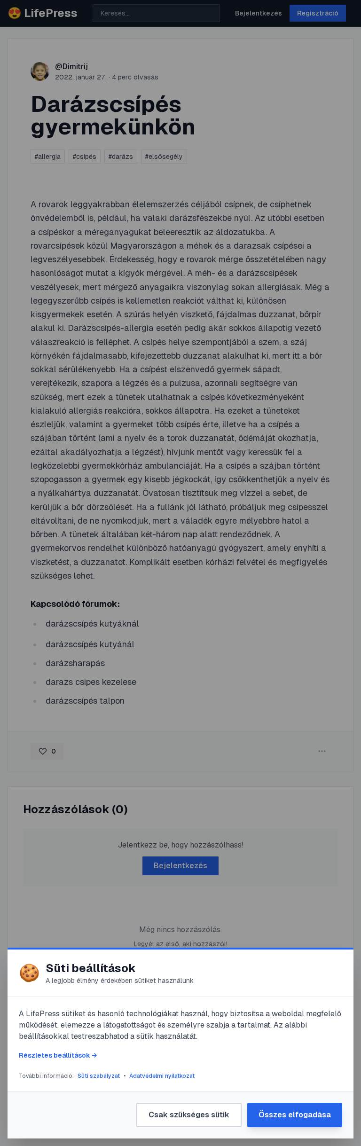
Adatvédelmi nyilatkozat (162, 1076)
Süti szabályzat (99, 1076)
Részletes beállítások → (58, 1055)
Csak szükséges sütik (189, 1114)
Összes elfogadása (295, 1114)
